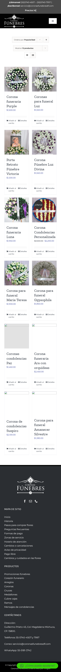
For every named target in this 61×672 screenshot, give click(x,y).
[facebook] (24, 501)
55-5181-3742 (24, 650)
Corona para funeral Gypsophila (43, 295)
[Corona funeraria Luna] (16, 210)
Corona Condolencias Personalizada (44, 232)
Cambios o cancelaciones (18, 545)
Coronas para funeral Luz (43, 101)
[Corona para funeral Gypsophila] (44, 273)
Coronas (8, 586)
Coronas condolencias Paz (17, 358)
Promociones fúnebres (17, 574)
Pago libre (10, 554)
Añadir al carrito (12, 121)
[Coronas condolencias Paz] (16, 336)
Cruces (8, 590)
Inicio (7, 517)
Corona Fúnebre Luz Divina (43, 164)
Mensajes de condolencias (19, 607)
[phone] (36, 501)
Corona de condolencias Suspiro (17, 426)
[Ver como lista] (33, 55)
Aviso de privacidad (15, 550)
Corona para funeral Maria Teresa (17, 295)
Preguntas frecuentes (16, 529)
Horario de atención (15, 541)
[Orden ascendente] (46, 40)
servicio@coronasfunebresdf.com (32, 644)
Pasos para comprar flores (18, 525)
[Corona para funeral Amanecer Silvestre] (44, 403)
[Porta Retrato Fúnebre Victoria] (16, 142)
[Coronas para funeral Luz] (44, 79)
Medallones (10, 594)
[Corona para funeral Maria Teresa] (16, 273)
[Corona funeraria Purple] (16, 79)
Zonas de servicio (14, 537)
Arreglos (9, 582)
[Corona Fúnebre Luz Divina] (44, 142)
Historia (8, 521)
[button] (37, 666)
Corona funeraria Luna (14, 232)
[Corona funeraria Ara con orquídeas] (44, 336)
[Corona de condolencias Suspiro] (16, 403)
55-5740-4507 (23, 637)
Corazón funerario (14, 578)
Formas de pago (13, 533)
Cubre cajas (10, 598)
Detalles (23, 120)
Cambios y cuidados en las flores (22, 558)
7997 (36, 637)
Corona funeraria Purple (14, 101)
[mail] (30, 501)
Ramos (8, 602)
